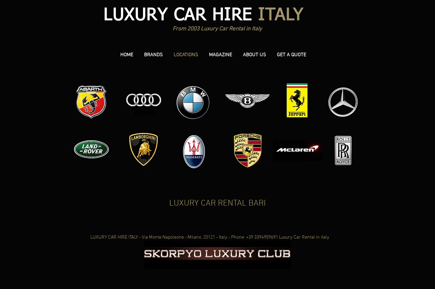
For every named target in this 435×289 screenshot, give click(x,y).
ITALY (204, 15)
